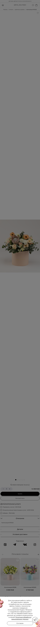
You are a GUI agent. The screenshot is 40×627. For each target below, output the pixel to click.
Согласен (19, 623)
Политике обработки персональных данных (21, 618)
